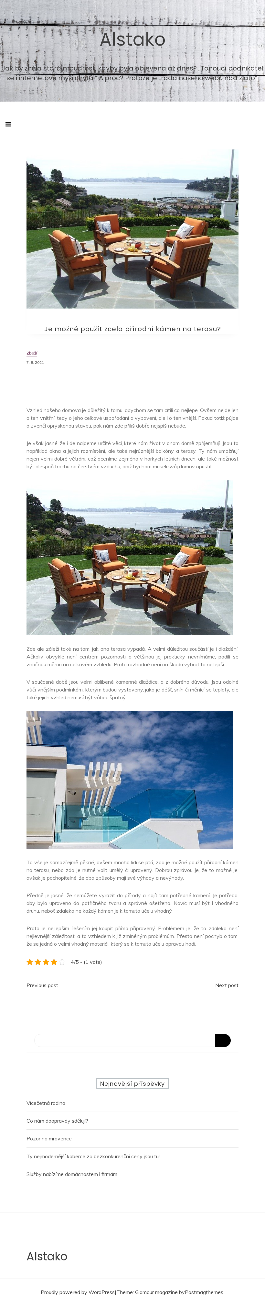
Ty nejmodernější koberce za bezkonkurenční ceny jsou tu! (93, 1156)
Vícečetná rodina (45, 1103)
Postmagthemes (204, 1292)
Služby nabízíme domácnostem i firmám (71, 1174)
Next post (226, 985)
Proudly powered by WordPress (78, 1292)
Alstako (133, 39)
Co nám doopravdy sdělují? (57, 1120)
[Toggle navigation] (8, 124)
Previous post (42, 985)
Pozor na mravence (49, 1138)
